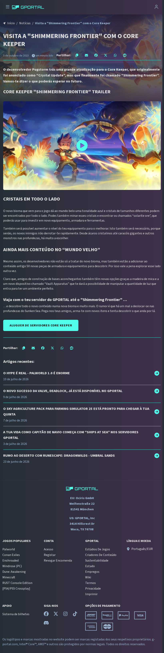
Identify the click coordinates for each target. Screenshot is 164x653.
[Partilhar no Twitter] (106, 55)
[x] (55, 615)
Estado (90, 566)
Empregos (92, 572)
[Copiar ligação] (77, 55)
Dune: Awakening (14, 572)
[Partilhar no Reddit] (125, 55)
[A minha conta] (156, 7)
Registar (50, 555)
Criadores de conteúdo (100, 555)
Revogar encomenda (58, 560)
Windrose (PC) (12, 566)
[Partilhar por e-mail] (86, 55)
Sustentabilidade (96, 560)
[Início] (28, 7)
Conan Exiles (11, 555)
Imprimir (91, 594)
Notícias (25, 23)
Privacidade (93, 588)
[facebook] (46, 615)
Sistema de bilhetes (15, 614)
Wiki (88, 577)
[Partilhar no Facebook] (96, 55)
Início (11, 23)
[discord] (46, 624)
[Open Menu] (7, 7)
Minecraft (8, 577)
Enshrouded (10, 560)
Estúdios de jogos (97, 549)
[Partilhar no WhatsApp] (115, 55)
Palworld (8, 549)
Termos (90, 583)
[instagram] (65, 615)
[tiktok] (75, 615)
